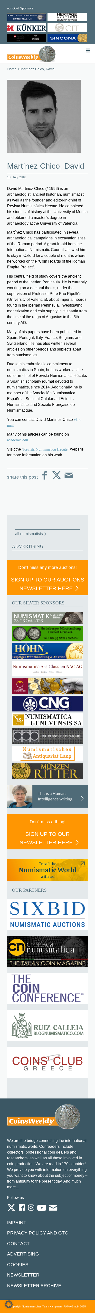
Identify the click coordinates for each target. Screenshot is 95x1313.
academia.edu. (18, 440)
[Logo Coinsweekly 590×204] (31, 54)
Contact (18, 1243)
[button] (9, 1304)
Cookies (17, 1264)
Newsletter (23, 1274)
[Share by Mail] (68, 479)
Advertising (23, 1253)
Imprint (16, 1222)
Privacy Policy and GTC (37, 1232)
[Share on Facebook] (44, 479)
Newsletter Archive (34, 1285)
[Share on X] (56, 479)
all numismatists (29, 534)
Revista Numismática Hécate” (46, 449)
